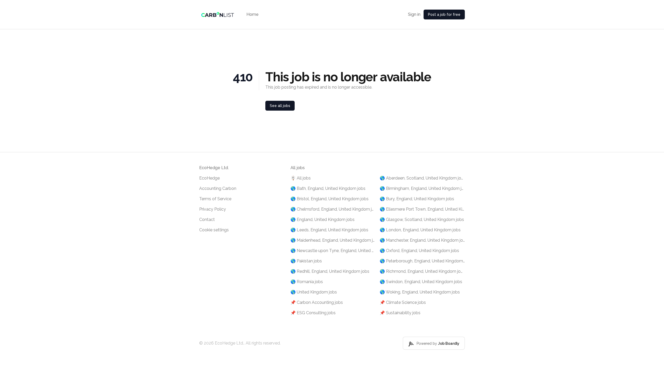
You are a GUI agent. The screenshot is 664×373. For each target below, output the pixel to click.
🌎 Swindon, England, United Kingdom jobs (421, 281)
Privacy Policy (212, 209)
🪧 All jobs (300, 178)
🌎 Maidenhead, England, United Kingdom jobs (333, 240)
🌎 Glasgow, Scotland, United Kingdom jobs (422, 219)
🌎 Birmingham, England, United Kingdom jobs (422, 188)
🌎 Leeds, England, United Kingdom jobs (329, 229)
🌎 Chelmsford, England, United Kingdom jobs (333, 209)
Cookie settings (214, 229)
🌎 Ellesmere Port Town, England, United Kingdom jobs (422, 209)
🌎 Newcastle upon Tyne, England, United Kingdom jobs (333, 250)
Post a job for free (444, 14)
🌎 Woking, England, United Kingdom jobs (420, 292)
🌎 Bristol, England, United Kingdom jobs (329, 198)
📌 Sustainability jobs (400, 312)
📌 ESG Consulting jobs (313, 312)
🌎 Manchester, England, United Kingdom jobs (422, 240)
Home (252, 14)
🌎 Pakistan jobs (306, 261)
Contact (207, 219)
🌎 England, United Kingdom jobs (322, 219)
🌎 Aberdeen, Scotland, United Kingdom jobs (422, 178)
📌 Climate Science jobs (403, 302)
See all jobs (280, 106)
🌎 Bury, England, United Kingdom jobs (417, 198)
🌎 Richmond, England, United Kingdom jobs (422, 271)
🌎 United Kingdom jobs (313, 292)
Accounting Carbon (217, 188)
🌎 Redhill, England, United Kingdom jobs (329, 271)
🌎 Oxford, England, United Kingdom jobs (419, 250)
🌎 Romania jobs (306, 281)
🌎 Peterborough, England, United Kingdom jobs (422, 261)
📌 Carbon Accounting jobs (316, 302)
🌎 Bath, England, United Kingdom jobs (327, 188)
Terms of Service (215, 198)
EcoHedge (209, 178)
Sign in (414, 14)
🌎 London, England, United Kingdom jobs (420, 229)
